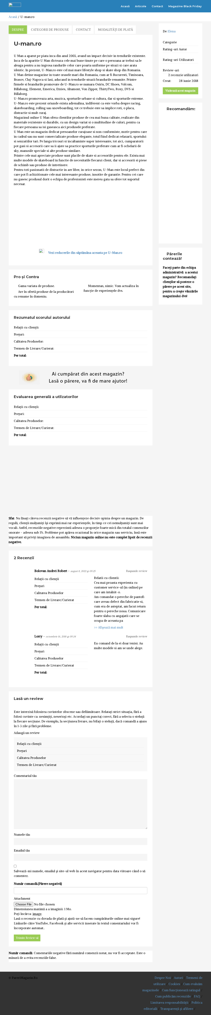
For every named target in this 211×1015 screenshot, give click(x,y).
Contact (157, 6)
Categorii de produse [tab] (50, 30)
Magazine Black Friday (185, 6)
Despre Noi (163, 978)
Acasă (125, 6)
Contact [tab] (83, 30)
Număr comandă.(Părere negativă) (38, 884)
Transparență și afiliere (176, 1009)
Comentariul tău (25, 776)
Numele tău (22, 835)
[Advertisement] (80, 217)
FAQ (197, 996)
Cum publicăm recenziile (173, 996)
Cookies (174, 984)
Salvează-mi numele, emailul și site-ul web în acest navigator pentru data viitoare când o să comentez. (79, 873)
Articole (140, 6)
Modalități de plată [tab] (115, 30)
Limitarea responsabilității (169, 1002)
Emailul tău (22, 850)
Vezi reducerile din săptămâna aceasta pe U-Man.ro (85, 253)
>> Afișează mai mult (108, 627)
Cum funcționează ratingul (181, 990)
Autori (178, 978)
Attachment (22, 898)
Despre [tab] (18, 30)
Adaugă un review (27, 733)
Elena (172, 31)
